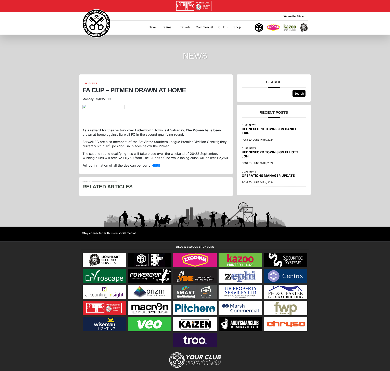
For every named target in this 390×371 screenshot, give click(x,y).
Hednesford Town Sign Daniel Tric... (269, 131)
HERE (156, 165)
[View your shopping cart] (247, 28)
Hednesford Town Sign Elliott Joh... (270, 154)
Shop (237, 27)
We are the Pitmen (294, 16)
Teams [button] (167, 27)
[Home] (96, 23)
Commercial (204, 27)
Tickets (185, 27)
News (152, 27)
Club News (89, 83)
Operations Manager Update (268, 175)
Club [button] (222, 27)
